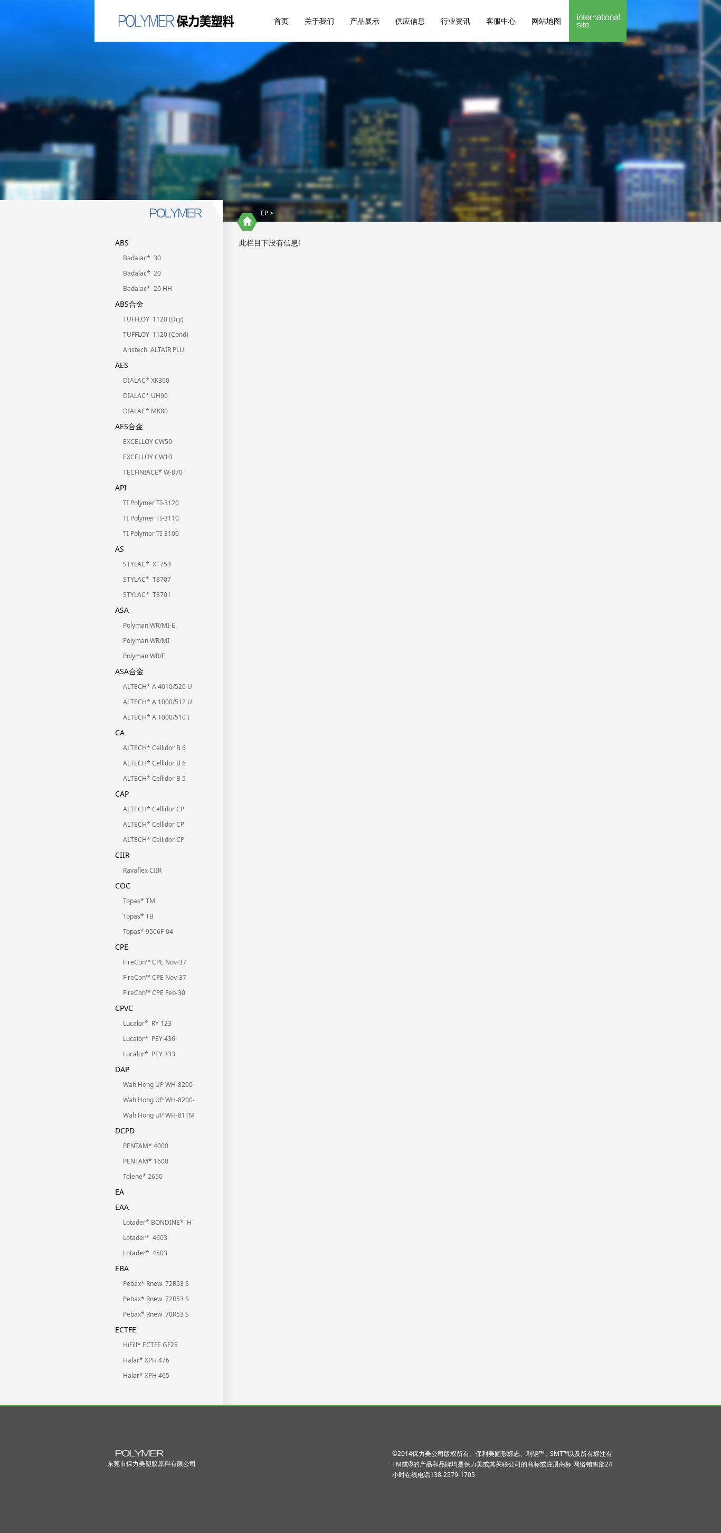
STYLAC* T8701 (147, 594)
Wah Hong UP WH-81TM (159, 1115)
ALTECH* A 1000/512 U (157, 701)
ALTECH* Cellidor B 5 (154, 778)
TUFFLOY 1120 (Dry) (153, 319)
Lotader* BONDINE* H (157, 1222)
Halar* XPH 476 (146, 1360)
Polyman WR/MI (146, 640)
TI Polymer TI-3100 (151, 533)
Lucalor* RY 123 (147, 1023)
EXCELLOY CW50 (147, 441)
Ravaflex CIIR (142, 870)
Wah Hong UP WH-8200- (159, 1084)
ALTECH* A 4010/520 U (157, 686)
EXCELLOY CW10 (147, 456)
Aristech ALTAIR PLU (153, 349)
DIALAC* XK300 (146, 380)
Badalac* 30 (142, 257)
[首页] (247, 222)
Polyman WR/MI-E (149, 625)
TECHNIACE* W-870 (153, 472)
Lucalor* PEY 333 (149, 1053)
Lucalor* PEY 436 (149, 1038)
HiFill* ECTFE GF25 (150, 1344)
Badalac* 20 (142, 273)
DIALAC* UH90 (145, 395)
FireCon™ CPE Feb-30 (154, 992)
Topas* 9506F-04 (148, 931)
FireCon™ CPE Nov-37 (154, 962)
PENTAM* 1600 (145, 1161)
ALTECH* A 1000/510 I (156, 717)
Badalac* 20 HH (147, 288)
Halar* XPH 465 (146, 1375)
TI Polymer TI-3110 (151, 518)
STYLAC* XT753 (147, 564)
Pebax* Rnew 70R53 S (156, 1314)
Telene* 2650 (143, 1176)
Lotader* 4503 (145, 1252)
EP (264, 213)
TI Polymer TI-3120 (151, 502)
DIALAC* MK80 (145, 410)
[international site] (598, 21)
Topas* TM (139, 900)
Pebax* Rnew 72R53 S (156, 1283)
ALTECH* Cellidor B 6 (154, 747)
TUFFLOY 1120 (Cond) (155, 334)
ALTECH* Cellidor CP (154, 809)
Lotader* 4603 (145, 1237)
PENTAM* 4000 (145, 1145)
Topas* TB (138, 916)
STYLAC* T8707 (147, 579)
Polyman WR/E (144, 655)
